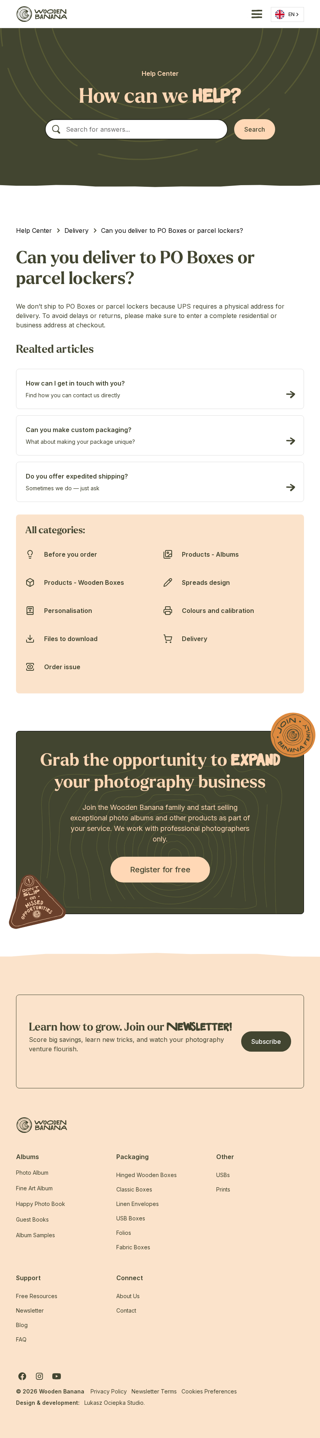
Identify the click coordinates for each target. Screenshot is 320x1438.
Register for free (160, 869)
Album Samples (35, 1235)
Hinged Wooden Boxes (146, 1175)
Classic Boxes (134, 1189)
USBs (223, 1175)
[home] (41, 13)
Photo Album (32, 1172)
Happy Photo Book (40, 1203)
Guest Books (32, 1219)
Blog (22, 1325)
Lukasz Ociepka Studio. (114, 1402)
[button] (255, 14)
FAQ (21, 1339)
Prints (223, 1189)
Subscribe (266, 1041)
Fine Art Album (34, 1188)
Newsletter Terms (154, 1391)
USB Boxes (130, 1218)
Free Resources (36, 1296)
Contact (126, 1310)
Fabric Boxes (133, 1247)
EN (291, 14)
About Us (128, 1296)
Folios (123, 1232)
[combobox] (287, 14)
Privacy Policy (109, 1391)
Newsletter (30, 1310)
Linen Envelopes (137, 1203)
